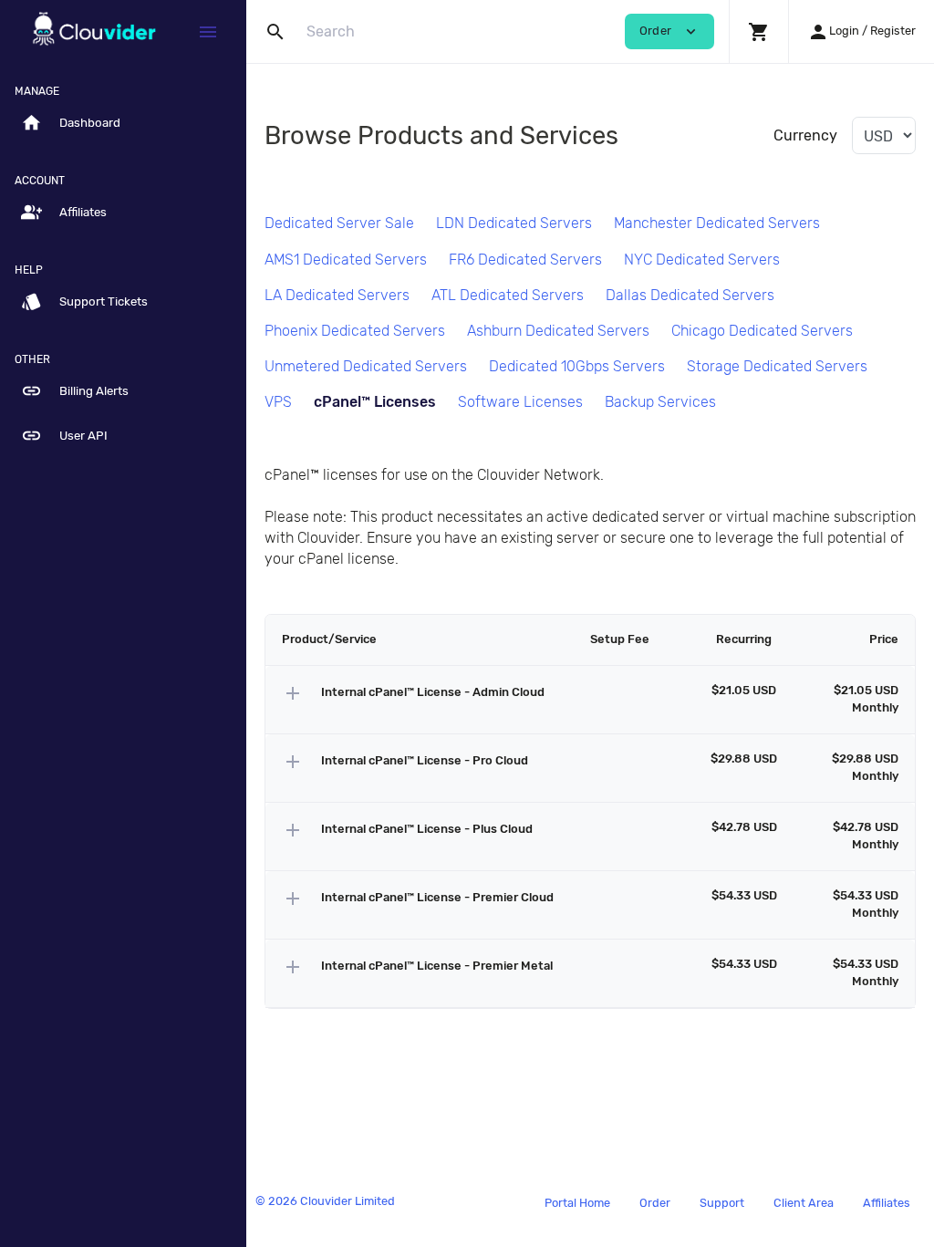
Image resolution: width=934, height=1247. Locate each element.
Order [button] (669, 31)
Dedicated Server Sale (339, 223)
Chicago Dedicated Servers (762, 330)
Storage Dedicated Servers (777, 366)
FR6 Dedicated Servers (525, 259)
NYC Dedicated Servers (702, 259)
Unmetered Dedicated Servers (366, 366)
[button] (758, 31)
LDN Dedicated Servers (514, 223)
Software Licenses (520, 401)
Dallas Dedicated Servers (690, 295)
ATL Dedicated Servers (507, 295)
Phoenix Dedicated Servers (355, 330)
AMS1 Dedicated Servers (346, 259)
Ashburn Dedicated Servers (558, 330)
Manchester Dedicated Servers (717, 223)
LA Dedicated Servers (337, 295)
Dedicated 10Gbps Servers (577, 366)
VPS (278, 401)
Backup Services (660, 401)
